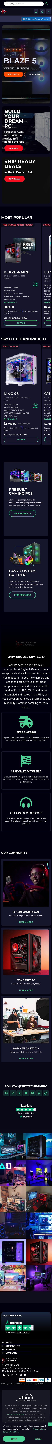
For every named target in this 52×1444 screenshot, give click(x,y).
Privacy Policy (38, 1429)
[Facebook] (6, 1093)
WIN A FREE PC (26, 980)
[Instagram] (13, 1093)
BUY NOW (21, 323)
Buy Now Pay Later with (26, 1400)
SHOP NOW (13, 84)
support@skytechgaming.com (16, 1368)
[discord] (33, 1093)
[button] (26, 1342)
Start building (22, 595)
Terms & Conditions (11, 1432)
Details (38, 1439)
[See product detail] (21, 247)
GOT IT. (14, 1439)
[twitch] (39, 1093)
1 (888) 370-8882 (10, 1365)
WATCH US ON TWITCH (26, 1048)
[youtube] (26, 1093)
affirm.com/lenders (15, 1414)
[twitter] (19, 1093)
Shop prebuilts (22, 513)
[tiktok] (46, 1093)
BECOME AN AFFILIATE (26, 912)
